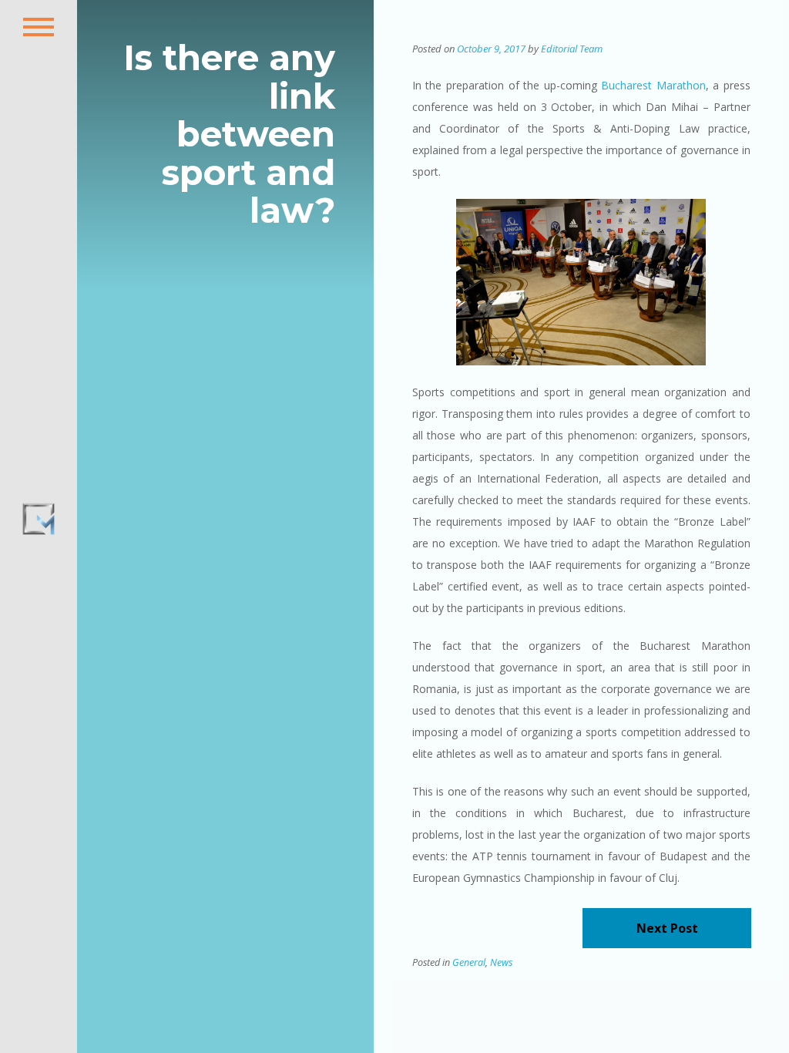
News (501, 962)
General (468, 962)
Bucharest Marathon (653, 85)
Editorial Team (572, 49)
